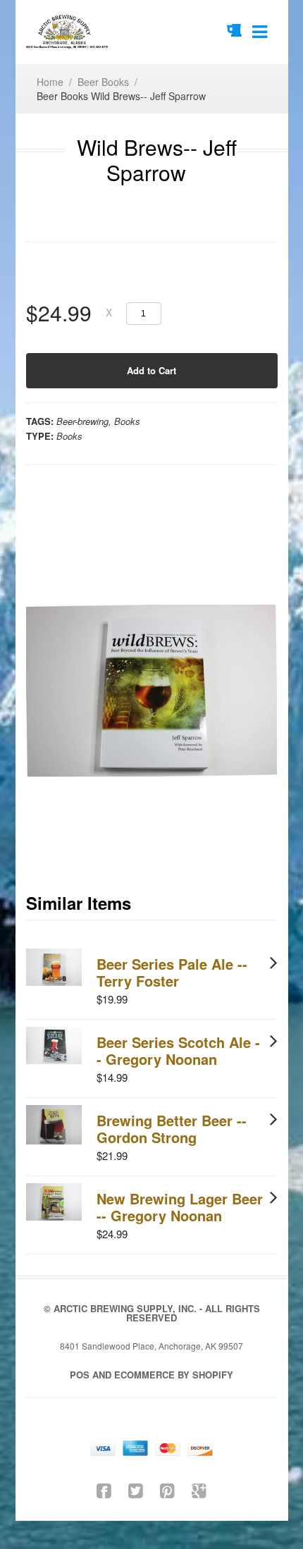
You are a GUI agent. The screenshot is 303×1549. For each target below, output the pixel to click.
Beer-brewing (82, 421)
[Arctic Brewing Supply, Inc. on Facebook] (104, 1489)
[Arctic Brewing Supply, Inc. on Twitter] (135, 1489)
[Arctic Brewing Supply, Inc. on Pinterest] (167, 1489)
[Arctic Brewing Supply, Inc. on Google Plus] (199, 1489)
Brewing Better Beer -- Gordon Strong (172, 1128)
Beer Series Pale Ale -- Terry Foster (172, 972)
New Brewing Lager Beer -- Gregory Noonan (180, 1207)
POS (79, 1374)
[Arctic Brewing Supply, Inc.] (67, 32)
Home (50, 82)
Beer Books (103, 82)
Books (127, 421)
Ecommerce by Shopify (173, 1374)
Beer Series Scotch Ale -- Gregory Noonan (178, 1050)
